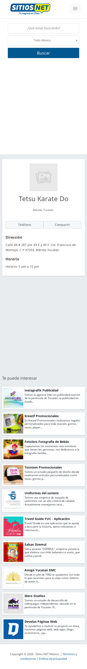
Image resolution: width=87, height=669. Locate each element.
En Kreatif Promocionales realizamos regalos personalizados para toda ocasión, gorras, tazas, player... (52, 424)
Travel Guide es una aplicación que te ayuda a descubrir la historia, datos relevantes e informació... (52, 526)
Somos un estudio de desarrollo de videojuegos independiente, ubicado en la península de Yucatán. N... (50, 603)
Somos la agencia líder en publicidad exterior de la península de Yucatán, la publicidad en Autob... (52, 398)
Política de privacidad (53, 659)
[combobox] (43, 41)
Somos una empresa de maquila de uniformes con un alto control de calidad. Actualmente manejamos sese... (50, 501)
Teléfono (24, 225)
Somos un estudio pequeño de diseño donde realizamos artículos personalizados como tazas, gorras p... (52, 475)
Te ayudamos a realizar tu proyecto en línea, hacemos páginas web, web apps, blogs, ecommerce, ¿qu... (52, 629)
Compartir (62, 225)
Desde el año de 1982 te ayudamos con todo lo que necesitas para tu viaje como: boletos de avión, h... (52, 578)
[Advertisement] (43, 108)
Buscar (43, 53)
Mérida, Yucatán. (43, 210)
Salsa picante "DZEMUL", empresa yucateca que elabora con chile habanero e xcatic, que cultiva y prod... (52, 552)
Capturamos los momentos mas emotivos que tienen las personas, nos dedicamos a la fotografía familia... (52, 449)
